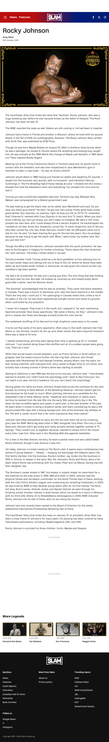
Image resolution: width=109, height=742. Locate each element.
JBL (76, 694)
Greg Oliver (8, 37)
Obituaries (8, 698)
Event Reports (9, 686)
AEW (77, 678)
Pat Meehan (35, 641)
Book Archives (9, 702)
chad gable (80, 698)
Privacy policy (45, 682)
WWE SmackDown (84, 690)
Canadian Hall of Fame (14, 694)
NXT (77, 702)
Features (24, 17)
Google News (9, 719)
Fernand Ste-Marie (12, 641)
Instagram (8, 727)
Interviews (8, 690)
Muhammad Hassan (84, 706)
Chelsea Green (82, 682)
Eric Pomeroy (62, 641)
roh (76, 686)
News (13, 17)
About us (43, 678)
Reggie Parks (89, 641)
